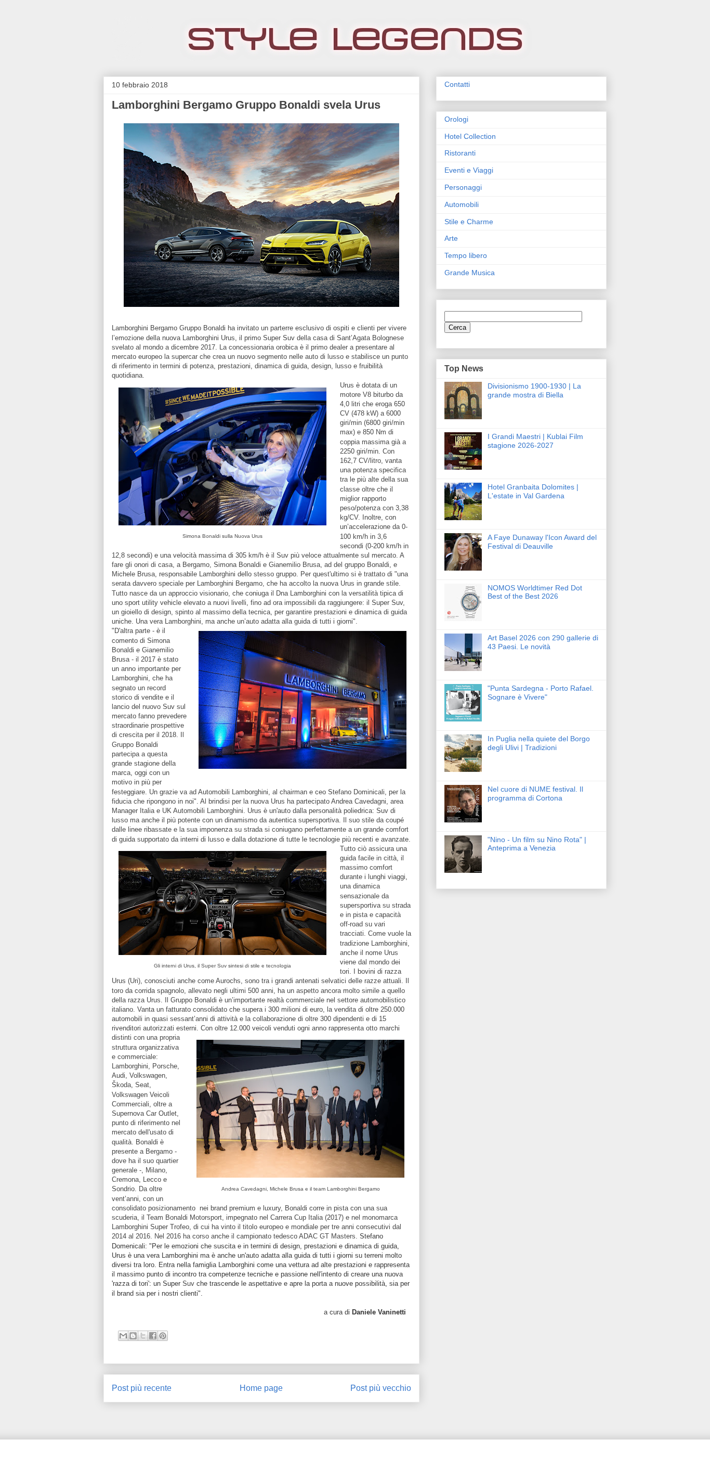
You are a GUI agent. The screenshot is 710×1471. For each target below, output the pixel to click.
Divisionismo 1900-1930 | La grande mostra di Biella (534, 390)
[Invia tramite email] (123, 1336)
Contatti (457, 84)
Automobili (461, 204)
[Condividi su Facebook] (153, 1336)
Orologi (456, 119)
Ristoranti (460, 153)
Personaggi (463, 187)
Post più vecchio (380, 1388)
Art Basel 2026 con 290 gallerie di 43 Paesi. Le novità (543, 642)
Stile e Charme (468, 221)
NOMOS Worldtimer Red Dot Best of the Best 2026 (535, 592)
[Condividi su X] (143, 1336)
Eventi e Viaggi (468, 170)
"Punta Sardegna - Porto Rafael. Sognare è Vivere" (541, 692)
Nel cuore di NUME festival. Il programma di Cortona (535, 793)
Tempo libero (465, 255)
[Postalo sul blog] (133, 1336)
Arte (451, 238)
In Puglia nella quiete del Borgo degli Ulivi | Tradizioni (539, 743)
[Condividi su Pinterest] (162, 1336)
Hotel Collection (470, 136)
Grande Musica (469, 272)
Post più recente (142, 1388)
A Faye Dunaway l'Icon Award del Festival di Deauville (542, 541)
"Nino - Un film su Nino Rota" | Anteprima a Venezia (537, 844)
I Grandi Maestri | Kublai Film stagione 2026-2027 (535, 440)
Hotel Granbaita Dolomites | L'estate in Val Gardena (533, 491)
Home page (261, 1388)
